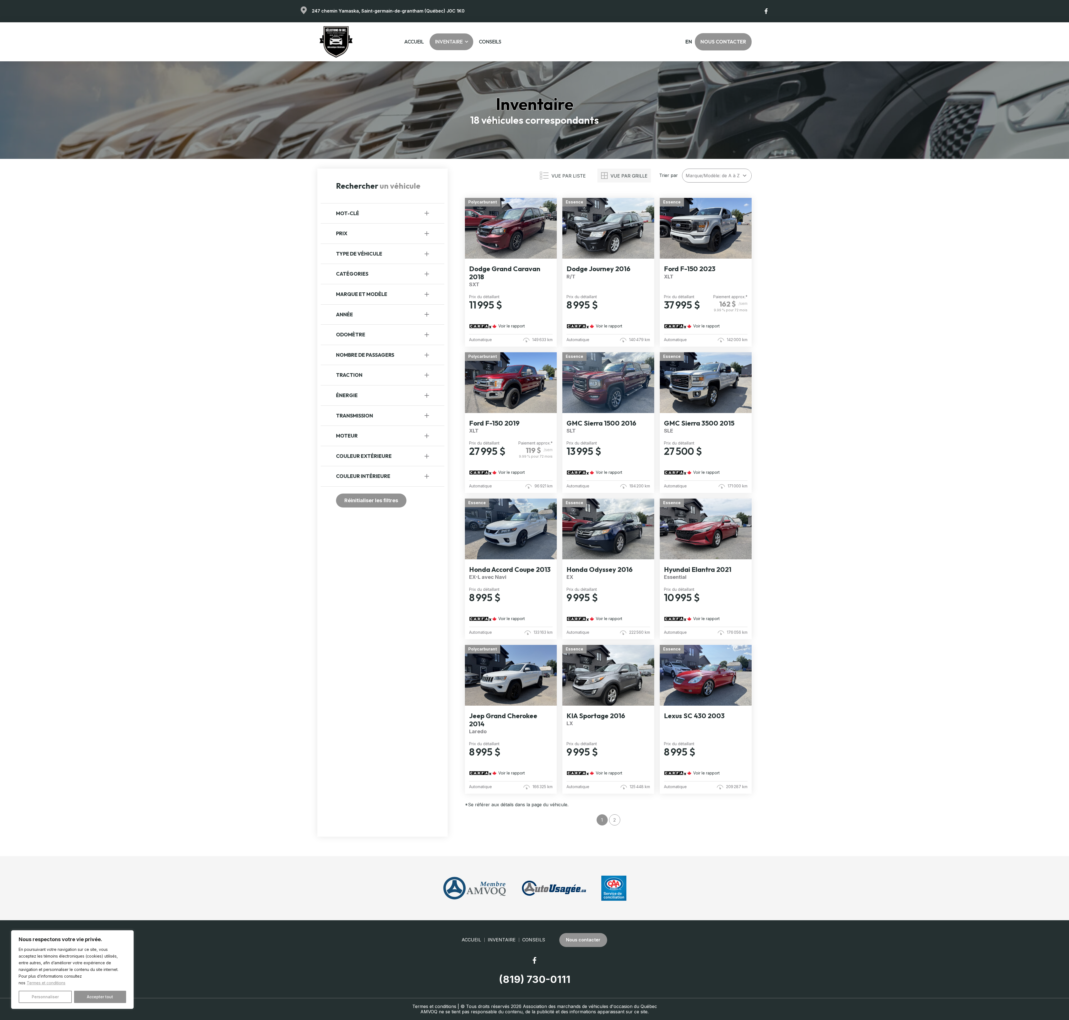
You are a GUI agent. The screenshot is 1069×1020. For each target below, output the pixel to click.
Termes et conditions (46, 982)
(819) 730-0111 (534, 979)
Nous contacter (723, 41)
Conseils (490, 41)
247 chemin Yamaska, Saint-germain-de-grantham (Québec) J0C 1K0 (388, 11)
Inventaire (449, 41)
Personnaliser (45, 996)
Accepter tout (100, 996)
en (688, 42)
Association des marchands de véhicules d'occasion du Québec (590, 1006)
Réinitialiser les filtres (371, 500)
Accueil (414, 41)
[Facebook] (766, 11)
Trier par (668, 175)
